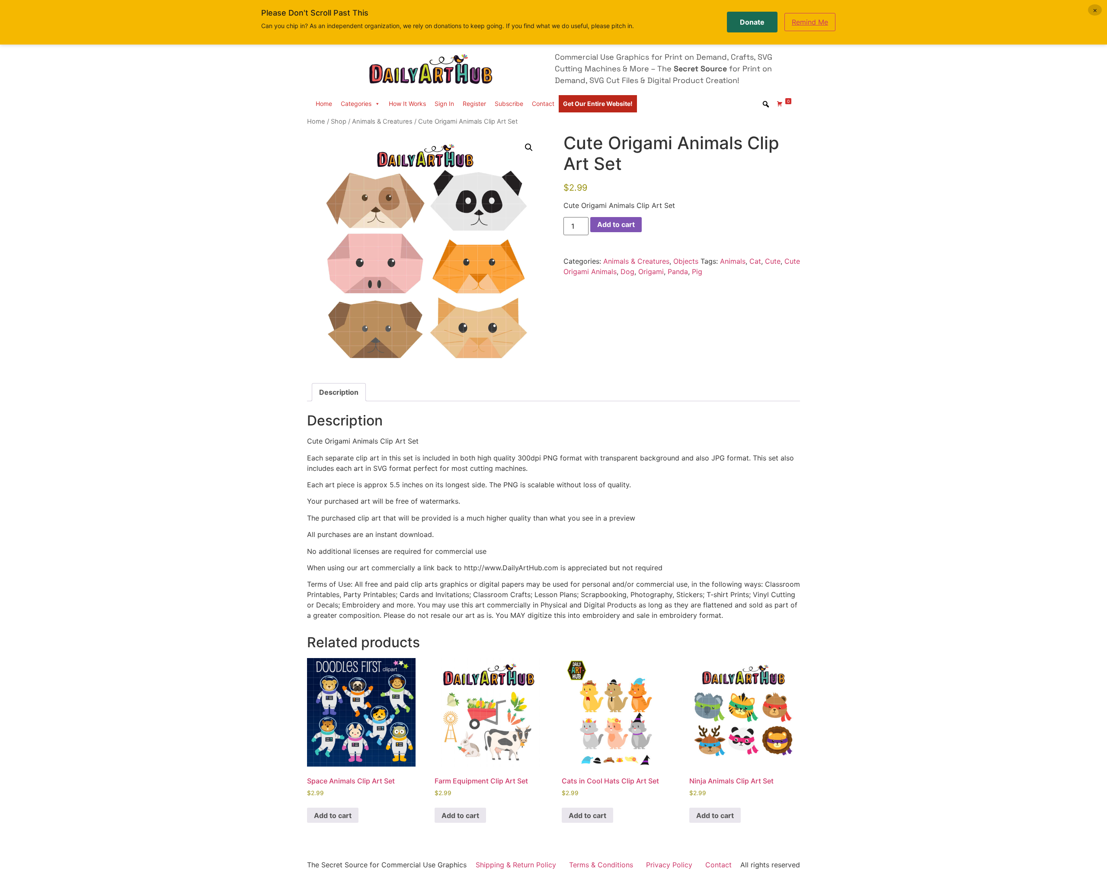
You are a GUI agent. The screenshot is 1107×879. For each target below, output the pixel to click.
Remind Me (810, 22)
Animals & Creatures (382, 121)
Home (324, 103)
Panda (678, 271)
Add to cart (616, 224)
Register (474, 103)
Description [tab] (338, 392)
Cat (755, 261)
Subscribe (509, 103)
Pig (697, 271)
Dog (627, 271)
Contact (543, 103)
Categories (356, 103)
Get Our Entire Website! (598, 103)
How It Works (407, 103)
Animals (732, 261)
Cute (773, 261)
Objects (685, 261)
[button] (529, 147)
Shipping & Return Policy (516, 864)
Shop (338, 121)
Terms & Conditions (601, 864)
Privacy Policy (669, 864)
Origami (651, 271)
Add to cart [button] (333, 815)
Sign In (444, 103)
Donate (752, 22)
